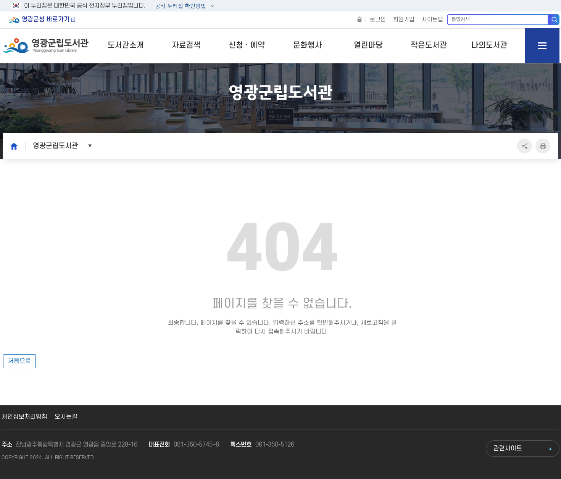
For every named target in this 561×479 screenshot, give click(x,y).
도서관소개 (126, 45)
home (12, 146)
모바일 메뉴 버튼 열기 (542, 45)
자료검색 (186, 45)
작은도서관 (429, 45)
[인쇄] (542, 146)
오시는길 (66, 416)
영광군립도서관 (55, 146)
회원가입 (403, 19)
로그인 (378, 19)
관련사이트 (507, 448)
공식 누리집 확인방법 (180, 6)
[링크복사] (524, 146)
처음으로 (19, 361)
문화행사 (307, 45)
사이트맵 (432, 19)
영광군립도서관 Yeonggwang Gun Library (46, 45)
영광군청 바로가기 (45, 19)
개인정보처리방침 (24, 416)
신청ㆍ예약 (247, 45)
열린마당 (368, 45)
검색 (553, 19)
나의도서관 (489, 45)
